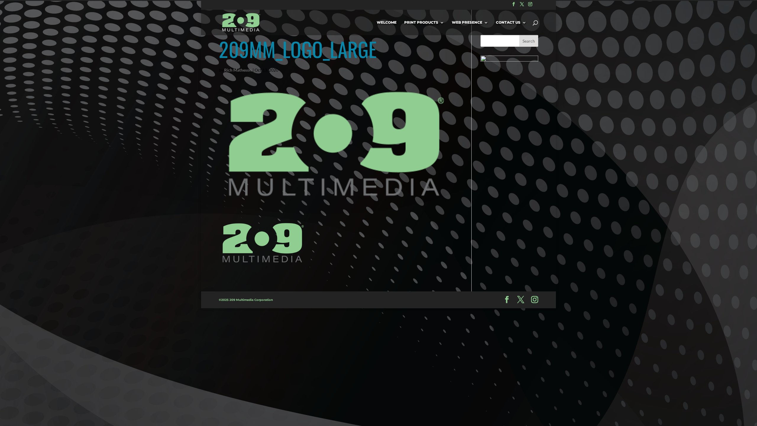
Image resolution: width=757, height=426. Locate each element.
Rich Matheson (238, 69)
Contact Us (508, 22)
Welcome (387, 22)
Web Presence (467, 22)
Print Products (421, 22)
